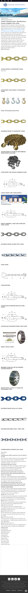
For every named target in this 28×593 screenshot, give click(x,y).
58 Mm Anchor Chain (9, 29)
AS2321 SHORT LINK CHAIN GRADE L (11, 192)
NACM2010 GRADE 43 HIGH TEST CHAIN (12, 244)
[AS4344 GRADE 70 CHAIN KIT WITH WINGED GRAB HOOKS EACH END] (14, 141)
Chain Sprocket (15, 584)
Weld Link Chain (4, 533)
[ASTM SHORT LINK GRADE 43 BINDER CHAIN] (14, 162)
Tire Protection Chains (7, 584)
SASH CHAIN (4, 264)
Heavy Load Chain (10, 586)
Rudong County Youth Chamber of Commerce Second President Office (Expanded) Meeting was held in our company (13, 473)
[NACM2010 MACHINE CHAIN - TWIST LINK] (14, 419)
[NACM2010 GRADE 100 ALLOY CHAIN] (14, 398)
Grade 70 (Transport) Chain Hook (10, 110)
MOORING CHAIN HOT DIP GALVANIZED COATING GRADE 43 (12, 368)
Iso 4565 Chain (4, 529)
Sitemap (22, 583)
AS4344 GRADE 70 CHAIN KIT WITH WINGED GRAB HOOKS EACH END (13, 152)
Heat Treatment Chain (20, 29)
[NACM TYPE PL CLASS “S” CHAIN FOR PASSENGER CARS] (14, 378)
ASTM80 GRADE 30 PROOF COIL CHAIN (12, 449)
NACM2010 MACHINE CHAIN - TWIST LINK (12, 429)
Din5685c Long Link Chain (16, 31)
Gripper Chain (4, 538)
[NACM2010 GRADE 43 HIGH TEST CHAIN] (14, 234)
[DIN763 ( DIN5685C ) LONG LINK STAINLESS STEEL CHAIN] (14, 213)
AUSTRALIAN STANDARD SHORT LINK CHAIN (14, 326)
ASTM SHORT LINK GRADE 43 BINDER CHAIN (14, 172)
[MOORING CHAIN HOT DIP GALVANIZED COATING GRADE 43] (14, 357)
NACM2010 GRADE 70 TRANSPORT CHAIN (13, 131)
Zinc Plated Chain (5, 536)
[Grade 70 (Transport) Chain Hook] (14, 100)
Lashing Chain (4, 535)
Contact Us (19, 590)
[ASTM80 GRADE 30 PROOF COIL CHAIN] (14, 439)
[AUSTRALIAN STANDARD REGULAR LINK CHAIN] (14, 295)
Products (8, 590)
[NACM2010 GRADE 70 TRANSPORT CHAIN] (14, 121)
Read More (3, 70)
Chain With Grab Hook (6, 530)
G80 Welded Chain (5, 532)
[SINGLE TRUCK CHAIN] (14, 336)
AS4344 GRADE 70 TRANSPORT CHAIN (12, 69)
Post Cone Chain (5, 539)
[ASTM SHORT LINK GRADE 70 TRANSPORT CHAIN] (14, 80)
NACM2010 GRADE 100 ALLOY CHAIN (11, 408)
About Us (14, 590)
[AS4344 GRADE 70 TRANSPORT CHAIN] (14, 58)
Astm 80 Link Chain (5, 544)
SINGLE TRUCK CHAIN (7, 346)
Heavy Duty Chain (5, 541)
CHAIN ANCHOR (5, 285)
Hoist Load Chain (5, 542)
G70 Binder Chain (5, 31)
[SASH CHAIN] (14, 254)
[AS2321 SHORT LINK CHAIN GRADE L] (14, 182)
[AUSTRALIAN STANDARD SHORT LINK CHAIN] (14, 316)
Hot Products (17, 583)
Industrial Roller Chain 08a (18, 587)
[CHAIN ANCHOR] (14, 275)
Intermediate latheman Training (8, 464)
